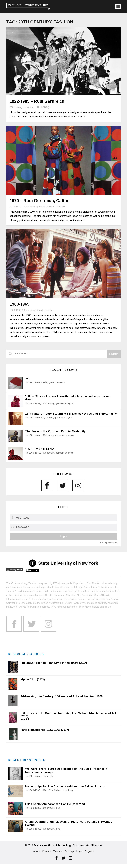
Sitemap (69, 851)
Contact (46, 851)
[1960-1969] (63, 263)
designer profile (32, 107)
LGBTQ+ (46, 107)
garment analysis (46, 206)
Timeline (57, 851)
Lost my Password (108, 542)
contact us (105, 606)
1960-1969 (19, 304)
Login (63, 536)
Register (89, 851)
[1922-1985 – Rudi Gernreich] (63, 61)
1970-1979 (15, 206)
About (36, 851)
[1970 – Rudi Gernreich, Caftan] (63, 160)
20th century (16, 107)
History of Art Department (72, 583)
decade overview (45, 310)
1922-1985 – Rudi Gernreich (37, 101)
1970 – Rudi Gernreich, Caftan (40, 200)
